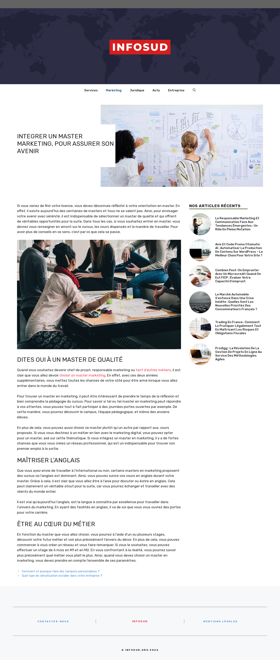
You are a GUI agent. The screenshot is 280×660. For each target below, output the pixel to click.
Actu (156, 90)
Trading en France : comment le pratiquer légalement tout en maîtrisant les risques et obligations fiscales (238, 327)
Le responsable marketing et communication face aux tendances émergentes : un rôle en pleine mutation (237, 223)
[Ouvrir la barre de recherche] (194, 90)
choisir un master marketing (82, 375)
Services (91, 90)
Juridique (137, 90)
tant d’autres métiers (153, 370)
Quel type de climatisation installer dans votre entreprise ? (62, 575)
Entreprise (176, 90)
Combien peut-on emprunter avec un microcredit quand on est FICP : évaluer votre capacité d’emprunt (238, 275)
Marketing (114, 90)
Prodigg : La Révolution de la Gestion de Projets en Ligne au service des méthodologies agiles (238, 353)
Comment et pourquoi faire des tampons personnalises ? (61, 571)
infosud (140, 621)
